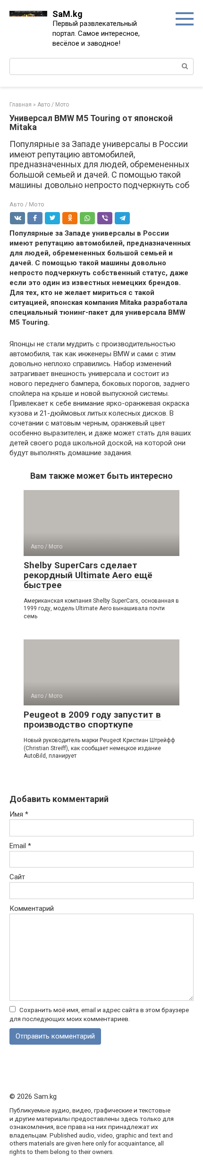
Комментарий (31, 908)
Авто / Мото (26, 204)
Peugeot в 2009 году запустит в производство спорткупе (92, 719)
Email (20, 846)
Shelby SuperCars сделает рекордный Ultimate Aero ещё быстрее (88, 575)
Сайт (17, 877)
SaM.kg (67, 14)
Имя (18, 814)
